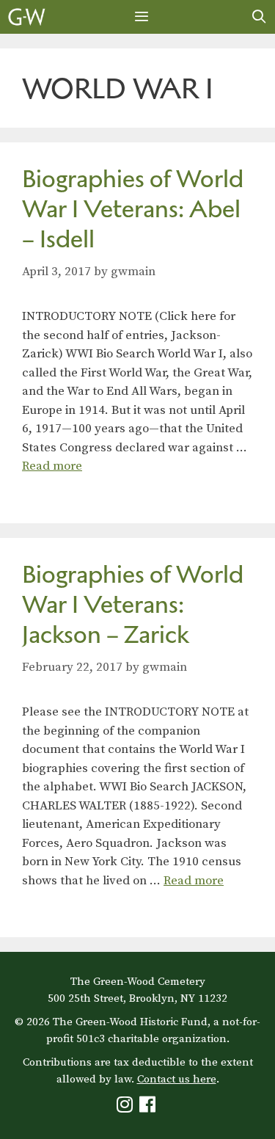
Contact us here (176, 1079)
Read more (52, 466)
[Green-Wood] (26, 17)
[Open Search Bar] (259, 17)
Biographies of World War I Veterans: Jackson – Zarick (132, 604)
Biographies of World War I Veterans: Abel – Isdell (132, 209)
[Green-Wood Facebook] (149, 1108)
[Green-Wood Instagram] (126, 1108)
